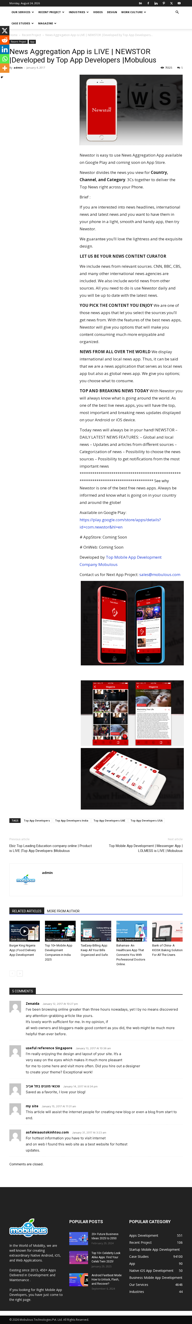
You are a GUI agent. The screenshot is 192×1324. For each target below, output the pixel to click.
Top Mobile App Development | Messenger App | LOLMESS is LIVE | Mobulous (146, 848)
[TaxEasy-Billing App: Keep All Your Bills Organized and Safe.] (96, 931)
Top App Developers (37, 820)
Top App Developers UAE (109, 820)
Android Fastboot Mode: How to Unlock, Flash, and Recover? (107, 1279)
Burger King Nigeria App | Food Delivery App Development (22, 950)
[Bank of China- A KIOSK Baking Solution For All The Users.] (167, 931)
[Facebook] (148, 3)
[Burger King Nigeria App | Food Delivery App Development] (24, 931)
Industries (77, 12)
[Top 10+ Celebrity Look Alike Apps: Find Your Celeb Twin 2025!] (78, 1257)
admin (18, 67)
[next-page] (20, 973)
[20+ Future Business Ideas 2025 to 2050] (78, 1238)
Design (112, 12)
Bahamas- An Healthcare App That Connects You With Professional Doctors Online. (130, 955)
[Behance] (140, 3)
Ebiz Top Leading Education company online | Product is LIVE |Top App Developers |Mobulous (50, 848)
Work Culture (132, 12)
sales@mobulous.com (159, 574)
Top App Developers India (71, 820)
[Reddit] (4, 40)
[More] (4, 68)
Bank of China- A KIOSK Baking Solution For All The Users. (167, 950)
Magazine (45, 23)
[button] (177, 12)
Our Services (20, 12)
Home (13, 35)
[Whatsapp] (4, 58)
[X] (171, 3)
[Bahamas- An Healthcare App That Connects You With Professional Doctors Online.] (131, 931)
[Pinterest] (163, 3)
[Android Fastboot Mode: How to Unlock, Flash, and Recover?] (78, 1279)
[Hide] (2, 77)
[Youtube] (179, 3)
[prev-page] (12, 973)
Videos (98, 12)
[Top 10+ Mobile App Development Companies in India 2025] (60, 931)
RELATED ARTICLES (26, 911)
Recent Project (49, 12)
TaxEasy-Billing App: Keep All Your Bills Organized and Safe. (94, 950)
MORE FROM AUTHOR (63, 911)
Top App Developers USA (146, 820)
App (32, 41)
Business (159, 939)
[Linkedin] (155, 3)
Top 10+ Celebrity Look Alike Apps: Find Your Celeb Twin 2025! (106, 1257)
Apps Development (57, 939)
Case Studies (20, 23)
